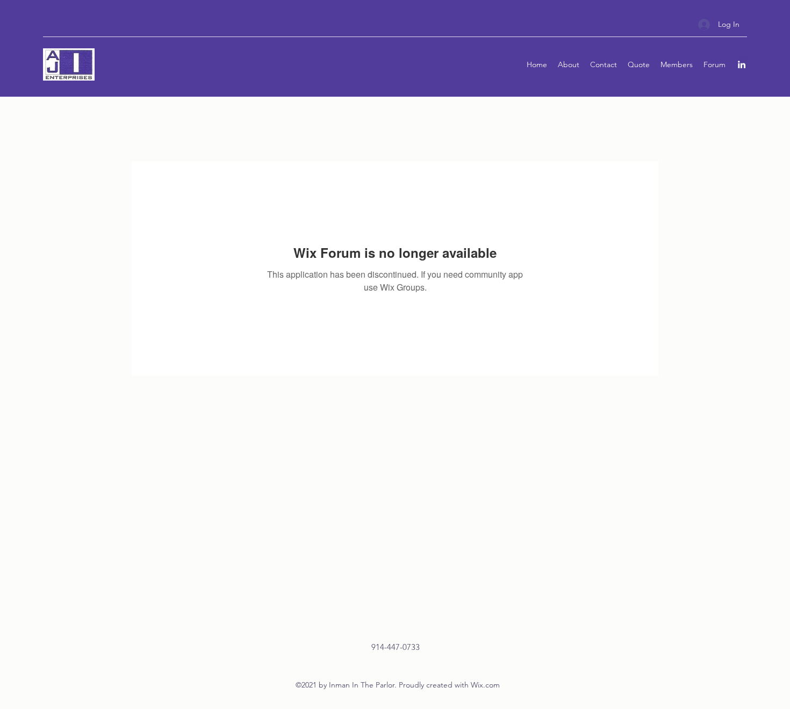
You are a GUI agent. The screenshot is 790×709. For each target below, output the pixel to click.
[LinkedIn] (741, 64)
